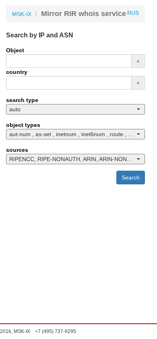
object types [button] (23, 125)
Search (131, 177)
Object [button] (15, 50)
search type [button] (22, 100)
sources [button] (17, 150)
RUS (133, 13)
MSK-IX (21, 14)
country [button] (16, 72)
